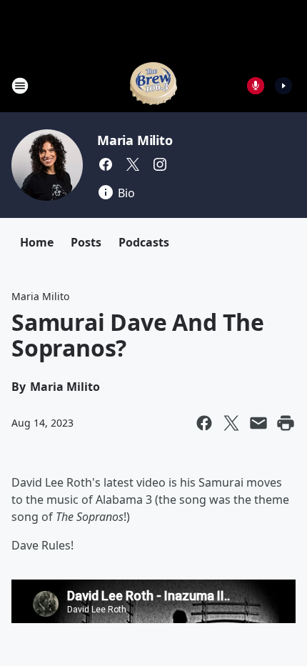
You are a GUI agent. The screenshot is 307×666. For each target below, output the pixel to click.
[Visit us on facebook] (105, 164)
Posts (86, 242)
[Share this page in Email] (258, 423)
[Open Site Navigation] (20, 85)
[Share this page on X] (231, 423)
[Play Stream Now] (283, 85)
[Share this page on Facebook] (204, 423)
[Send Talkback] (255, 85)
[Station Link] (153, 85)
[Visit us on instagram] (159, 164)
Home (37, 242)
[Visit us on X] (132, 164)
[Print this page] (286, 423)
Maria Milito (135, 140)
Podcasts (144, 242)
